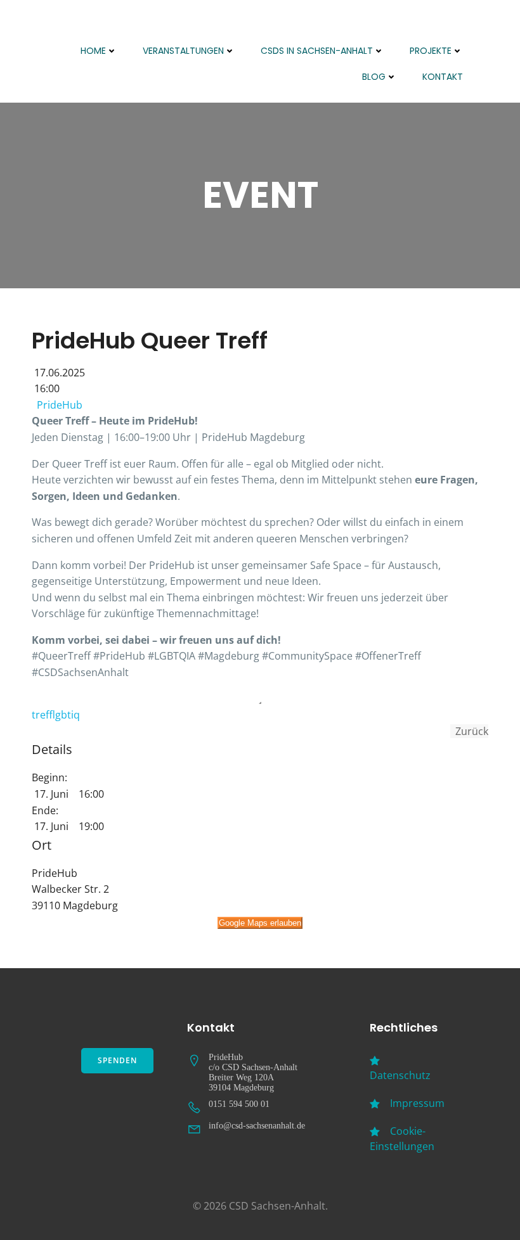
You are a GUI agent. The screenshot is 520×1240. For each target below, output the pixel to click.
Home (93, 50)
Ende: (45, 810)
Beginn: (49, 777)
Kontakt (442, 76)
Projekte (431, 50)
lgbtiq (67, 715)
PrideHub (59, 405)
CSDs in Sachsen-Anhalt (317, 50)
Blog (374, 76)
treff (43, 715)
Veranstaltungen (183, 50)
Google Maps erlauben (260, 923)
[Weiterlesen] (260, 702)
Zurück (469, 731)
